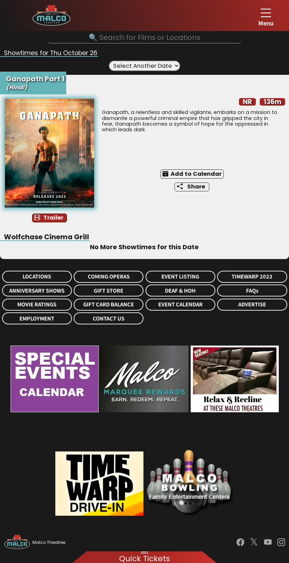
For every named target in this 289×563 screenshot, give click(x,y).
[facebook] (240, 542)
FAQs (252, 290)
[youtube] (268, 542)
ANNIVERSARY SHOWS (36, 290)
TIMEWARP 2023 (252, 276)
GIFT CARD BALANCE (108, 304)
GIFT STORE (108, 290)
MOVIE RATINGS (36, 304)
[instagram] (281, 542)
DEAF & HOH (180, 290)
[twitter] (254, 542)
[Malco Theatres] (18, 542)
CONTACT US (108, 318)
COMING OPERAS (109, 276)
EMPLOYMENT (36, 318)
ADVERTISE (252, 304)
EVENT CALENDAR (180, 304)
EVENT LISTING (180, 276)
